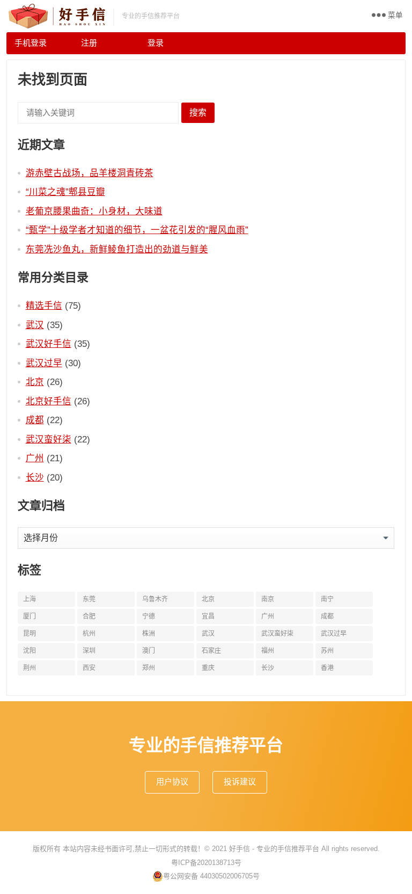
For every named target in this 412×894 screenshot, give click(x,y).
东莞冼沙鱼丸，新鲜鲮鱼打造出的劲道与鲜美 (117, 249)
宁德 (148, 616)
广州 (35, 458)
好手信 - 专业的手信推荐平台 (274, 849)
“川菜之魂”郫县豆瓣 (65, 192)
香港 (327, 668)
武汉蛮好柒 (48, 439)
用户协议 (172, 781)
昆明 (29, 633)
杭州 (89, 633)
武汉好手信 (48, 343)
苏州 (327, 651)
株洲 (148, 633)
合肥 (89, 616)
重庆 (208, 668)
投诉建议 (240, 781)
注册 (89, 42)
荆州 (29, 668)
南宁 (327, 599)
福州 (267, 651)
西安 (89, 668)
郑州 (148, 668)
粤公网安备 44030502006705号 (211, 876)
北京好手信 (48, 401)
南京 (267, 599)
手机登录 (30, 42)
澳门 (148, 651)
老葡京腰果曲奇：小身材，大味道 (94, 211)
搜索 (198, 112)
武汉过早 (44, 363)
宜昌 (208, 616)
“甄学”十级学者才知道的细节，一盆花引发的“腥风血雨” (137, 230)
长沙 (35, 477)
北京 (35, 382)
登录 (156, 42)
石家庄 (211, 651)
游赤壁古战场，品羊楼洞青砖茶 (89, 173)
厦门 (29, 616)
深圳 (89, 651)
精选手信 (44, 305)
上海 (29, 599)
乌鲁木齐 (155, 599)
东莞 (89, 599)
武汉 (35, 325)
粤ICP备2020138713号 (206, 863)
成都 (35, 420)
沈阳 (29, 651)
